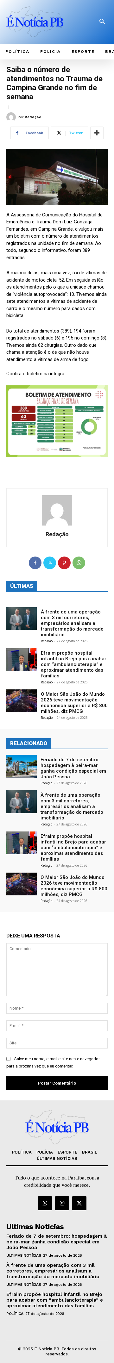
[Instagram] (62, 1203)
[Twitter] (49, 563)
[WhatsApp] (79, 563)
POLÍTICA (14, 1313)
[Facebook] (35, 563)
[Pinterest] (64, 563)
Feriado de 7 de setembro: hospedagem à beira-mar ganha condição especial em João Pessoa (73, 768)
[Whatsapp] (45, 1203)
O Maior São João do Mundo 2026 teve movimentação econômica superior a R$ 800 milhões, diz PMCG (74, 702)
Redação (33, 117)
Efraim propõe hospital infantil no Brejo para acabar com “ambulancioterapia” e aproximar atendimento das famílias (73, 664)
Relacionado (28, 743)
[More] (97, 133)
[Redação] (12, 117)
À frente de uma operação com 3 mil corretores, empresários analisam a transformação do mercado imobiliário (72, 623)
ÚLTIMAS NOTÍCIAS (23, 1255)
